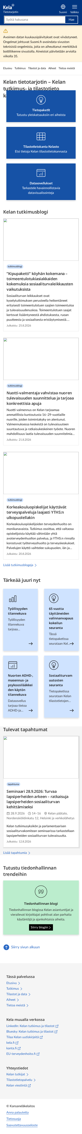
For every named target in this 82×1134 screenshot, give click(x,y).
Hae (71, 19)
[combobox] (34, 19)
